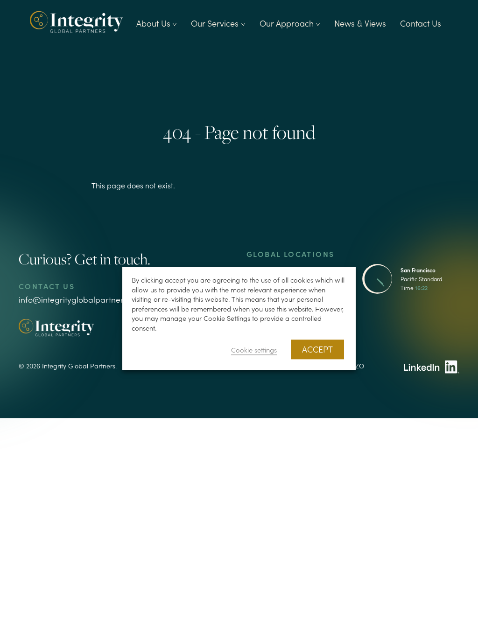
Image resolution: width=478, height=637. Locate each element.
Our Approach (287, 23)
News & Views (360, 23)
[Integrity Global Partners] (76, 21)
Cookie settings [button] (254, 350)
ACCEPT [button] (317, 349)
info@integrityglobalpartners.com (82, 299)
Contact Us (420, 23)
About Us (153, 23)
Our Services (215, 23)
